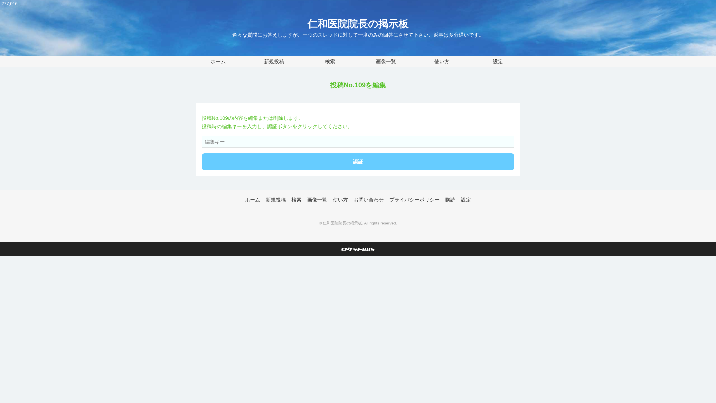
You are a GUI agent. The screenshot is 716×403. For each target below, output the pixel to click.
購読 (450, 200)
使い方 (441, 61)
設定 (498, 61)
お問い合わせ (369, 200)
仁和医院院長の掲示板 (358, 23)
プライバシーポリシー (414, 200)
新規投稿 (274, 61)
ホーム (218, 61)
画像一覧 (386, 61)
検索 (330, 61)
